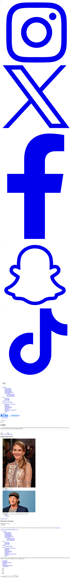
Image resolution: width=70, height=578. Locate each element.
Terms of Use (5, 564)
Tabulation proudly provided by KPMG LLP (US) (9, 529)
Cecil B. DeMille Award (9, 392)
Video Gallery (7, 399)
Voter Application (8, 407)
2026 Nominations (8, 389)
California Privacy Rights (7, 562)
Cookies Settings (5, 566)
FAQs (6, 411)
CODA (6, 490)
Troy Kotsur (5, 434)
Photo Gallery (7, 400)
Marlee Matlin (10, 434)
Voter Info (6, 408)
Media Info (7, 549)
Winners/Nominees (8, 390)
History (4, 401)
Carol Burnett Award (8, 391)
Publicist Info (7, 550)
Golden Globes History (9, 402)
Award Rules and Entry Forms (10, 404)
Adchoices (4, 563)
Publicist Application (8, 551)
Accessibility (5, 560)
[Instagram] (36, 64)
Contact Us (7, 410)
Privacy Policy (57, 527)
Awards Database (8, 388)
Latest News (7, 398)
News (4, 397)
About (4, 403)
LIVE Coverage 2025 (11, 395)
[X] (36, 127)
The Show (4, 387)
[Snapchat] (36, 305)
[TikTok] (36, 381)
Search (1, 576)
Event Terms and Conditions (7, 565)
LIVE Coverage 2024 (11, 394)
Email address (2, 523)
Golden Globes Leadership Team (10, 409)
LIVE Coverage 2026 (11, 396)
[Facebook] (36, 242)
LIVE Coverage (7, 393)
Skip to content (3, 413)
